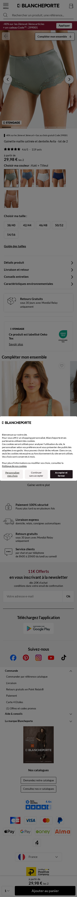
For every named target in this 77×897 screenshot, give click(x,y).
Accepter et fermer (61, 474)
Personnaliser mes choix (12, 474)
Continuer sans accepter (36, 474)
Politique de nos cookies (14, 466)
